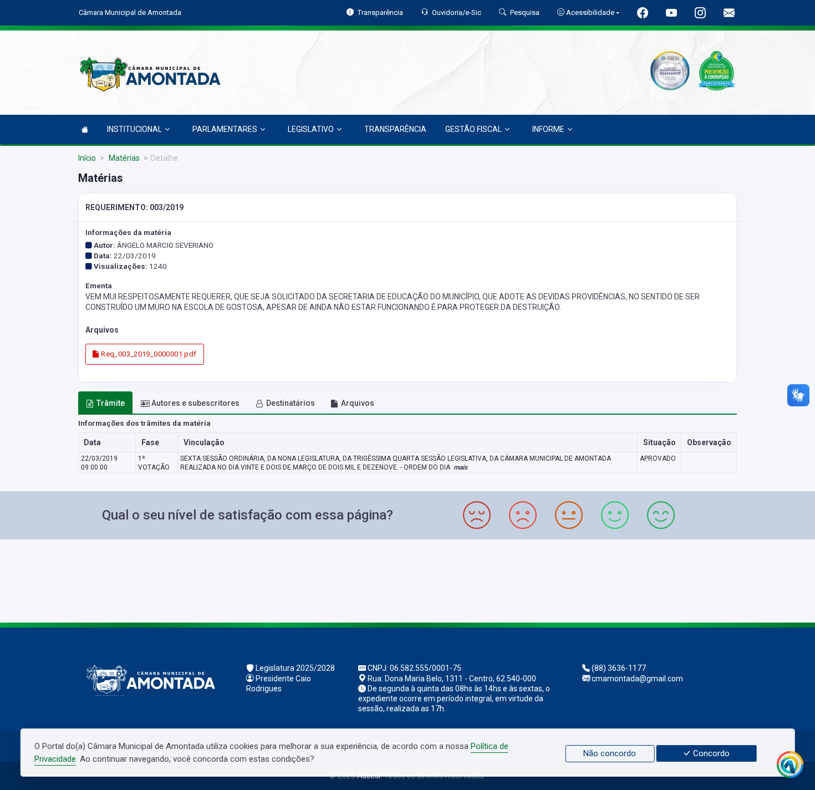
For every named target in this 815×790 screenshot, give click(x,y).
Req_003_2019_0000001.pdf (148, 354)
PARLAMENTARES (224, 129)
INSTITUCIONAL (134, 129)
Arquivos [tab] (357, 403)
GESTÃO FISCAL (473, 129)
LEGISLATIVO (311, 129)
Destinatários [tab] (290, 403)
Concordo (710, 753)
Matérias (123, 158)
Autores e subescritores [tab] (195, 403)
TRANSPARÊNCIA (395, 129)
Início (87, 158)
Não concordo (609, 753)
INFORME (548, 129)
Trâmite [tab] (110, 403)
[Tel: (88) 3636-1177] (407, 579)
